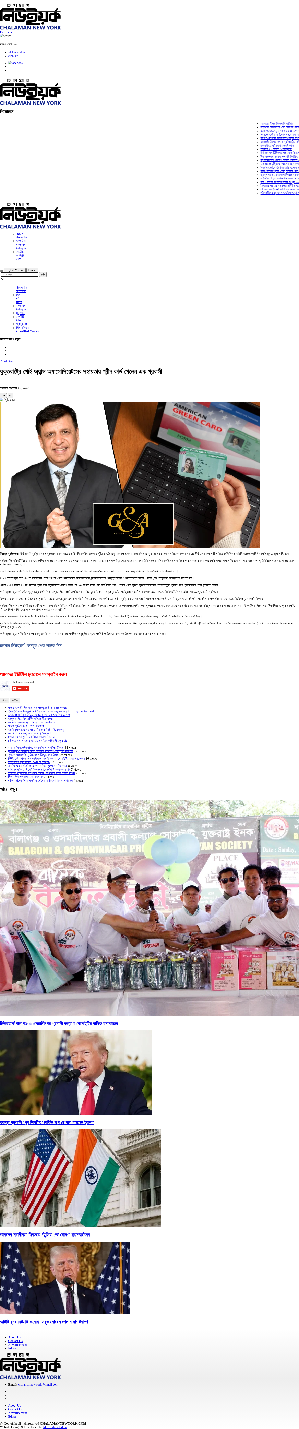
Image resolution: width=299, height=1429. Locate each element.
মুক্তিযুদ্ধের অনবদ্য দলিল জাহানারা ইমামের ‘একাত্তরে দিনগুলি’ (40, 751)
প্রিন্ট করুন (9, 400)
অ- (10, 395)
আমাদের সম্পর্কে (16, 52)
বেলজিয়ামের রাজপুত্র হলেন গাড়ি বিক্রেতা (29, 733)
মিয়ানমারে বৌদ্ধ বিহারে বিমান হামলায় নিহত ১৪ (32, 737)
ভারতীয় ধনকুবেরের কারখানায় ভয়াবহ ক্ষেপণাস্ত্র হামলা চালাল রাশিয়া (41, 773)
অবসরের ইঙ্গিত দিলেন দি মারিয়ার (250, 123)
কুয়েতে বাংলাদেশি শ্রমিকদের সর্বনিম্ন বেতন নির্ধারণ (33, 755)
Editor (12, 1348)
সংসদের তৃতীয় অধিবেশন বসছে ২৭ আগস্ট (255, 134)
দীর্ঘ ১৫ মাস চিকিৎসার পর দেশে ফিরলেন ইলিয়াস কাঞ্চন (261, 153)
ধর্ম (17, 298)
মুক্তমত (20, 313)
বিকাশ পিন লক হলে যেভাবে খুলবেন (25, 776)
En (2, 32)
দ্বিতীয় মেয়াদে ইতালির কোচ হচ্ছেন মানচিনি (256, 167)
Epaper (9, 32)
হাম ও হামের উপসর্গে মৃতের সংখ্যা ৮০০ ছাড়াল (258, 182)
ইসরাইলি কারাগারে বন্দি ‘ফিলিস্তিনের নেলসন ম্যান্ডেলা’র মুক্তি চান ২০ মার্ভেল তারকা (51, 711)
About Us (14, 1337)
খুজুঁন (43, 274)
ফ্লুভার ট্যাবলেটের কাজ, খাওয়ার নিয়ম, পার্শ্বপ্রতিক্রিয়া (36, 747)
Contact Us (15, 1341)
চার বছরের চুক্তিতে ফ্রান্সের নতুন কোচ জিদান (257, 163)
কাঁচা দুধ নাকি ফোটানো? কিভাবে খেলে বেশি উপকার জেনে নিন (39, 769)
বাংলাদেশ (20, 244)
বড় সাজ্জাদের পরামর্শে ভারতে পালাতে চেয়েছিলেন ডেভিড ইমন (265, 160)
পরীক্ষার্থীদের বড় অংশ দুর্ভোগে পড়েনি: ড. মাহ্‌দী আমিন (261, 193)
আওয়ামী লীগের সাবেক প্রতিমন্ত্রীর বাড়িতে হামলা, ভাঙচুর (263, 142)
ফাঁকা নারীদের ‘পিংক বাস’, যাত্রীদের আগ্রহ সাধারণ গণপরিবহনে (40, 780)
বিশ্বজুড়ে (21, 248)
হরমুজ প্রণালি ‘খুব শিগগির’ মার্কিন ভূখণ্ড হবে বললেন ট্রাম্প (47, 1122)
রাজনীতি (20, 252)
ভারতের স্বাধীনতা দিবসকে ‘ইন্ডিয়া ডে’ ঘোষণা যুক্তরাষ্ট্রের (45, 1234)
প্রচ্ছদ (19, 233)
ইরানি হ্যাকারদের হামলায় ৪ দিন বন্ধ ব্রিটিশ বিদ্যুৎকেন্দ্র (36, 729)
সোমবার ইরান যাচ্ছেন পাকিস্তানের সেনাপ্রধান (31, 722)
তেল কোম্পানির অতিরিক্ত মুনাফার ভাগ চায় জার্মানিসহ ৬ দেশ (39, 715)
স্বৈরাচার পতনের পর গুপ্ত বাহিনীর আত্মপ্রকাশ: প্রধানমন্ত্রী (263, 185)
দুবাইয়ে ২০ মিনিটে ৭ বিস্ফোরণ (250, 149)
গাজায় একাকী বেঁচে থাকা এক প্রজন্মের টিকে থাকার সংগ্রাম (37, 707)
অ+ (3, 395)
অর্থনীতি (20, 255)
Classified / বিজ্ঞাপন (27, 331)
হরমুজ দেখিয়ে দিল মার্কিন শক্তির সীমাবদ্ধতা (30, 718)
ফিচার (19, 302)
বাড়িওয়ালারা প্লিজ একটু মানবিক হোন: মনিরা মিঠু (258, 171)
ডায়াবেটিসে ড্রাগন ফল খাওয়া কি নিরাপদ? (29, 762)
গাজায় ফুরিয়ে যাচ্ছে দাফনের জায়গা (26, 726)
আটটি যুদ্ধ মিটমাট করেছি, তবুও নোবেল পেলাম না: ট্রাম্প (44, 1321)
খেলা (18, 259)
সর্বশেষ (5, 700)
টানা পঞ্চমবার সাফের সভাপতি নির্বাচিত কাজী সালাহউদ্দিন (262, 156)
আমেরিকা (21, 241)
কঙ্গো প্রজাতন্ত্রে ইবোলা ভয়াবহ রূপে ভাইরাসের (258, 131)
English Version (15, 270)
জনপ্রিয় (15, 700)
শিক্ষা (18, 320)
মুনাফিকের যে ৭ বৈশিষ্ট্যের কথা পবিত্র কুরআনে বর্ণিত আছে (37, 765)
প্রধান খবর (21, 237)
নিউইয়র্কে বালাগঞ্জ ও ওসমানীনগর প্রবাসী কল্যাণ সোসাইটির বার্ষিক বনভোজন (46, 758)
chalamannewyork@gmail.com (38, 1384)
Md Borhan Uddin (55, 1427)
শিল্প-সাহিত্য (22, 327)
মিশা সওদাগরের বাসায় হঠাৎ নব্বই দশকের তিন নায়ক (260, 138)
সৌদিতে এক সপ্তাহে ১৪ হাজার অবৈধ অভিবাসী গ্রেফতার (37, 740)
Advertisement (17, 1344)
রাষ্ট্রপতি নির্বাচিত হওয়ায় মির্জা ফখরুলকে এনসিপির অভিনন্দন (264, 127)
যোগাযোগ (13, 56)
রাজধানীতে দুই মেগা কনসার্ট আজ (251, 145)
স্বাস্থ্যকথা (21, 324)
